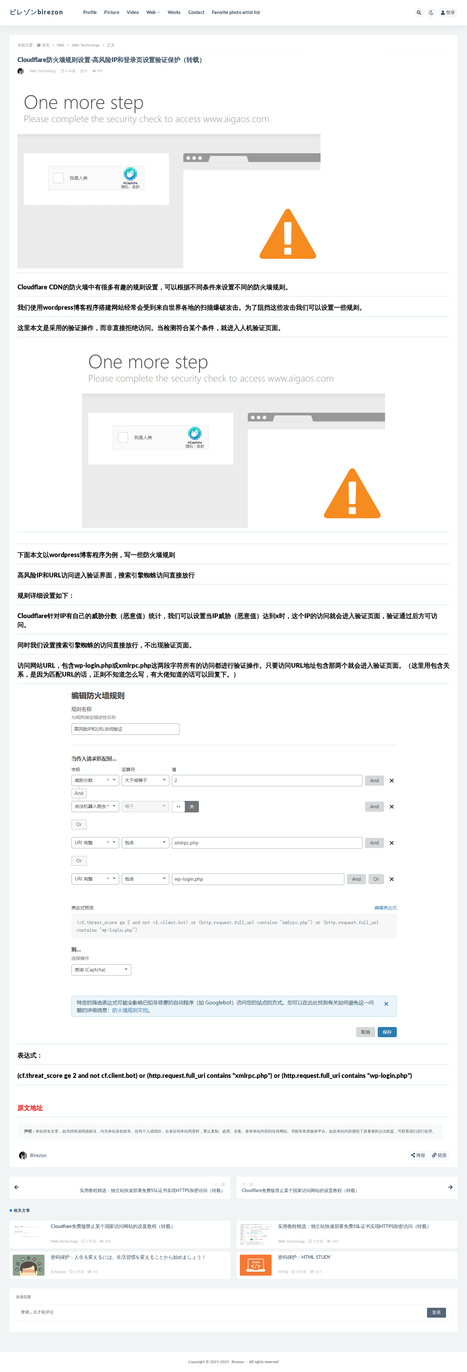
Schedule (58, 1272)
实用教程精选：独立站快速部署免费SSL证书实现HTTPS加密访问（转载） (354, 1226)
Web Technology (86, 45)
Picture (111, 12)
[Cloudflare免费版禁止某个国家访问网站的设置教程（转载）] (28, 1233)
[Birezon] (21, 71)
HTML (283, 1272)
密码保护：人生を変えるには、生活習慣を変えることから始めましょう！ (128, 1257)
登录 (450, 12)
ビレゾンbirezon (36, 12)
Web (60, 45)
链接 (442, 1155)
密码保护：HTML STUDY (304, 1257)
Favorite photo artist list (236, 12)
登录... (26, 1312)
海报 (420, 1155)
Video (133, 12)
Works (174, 12)
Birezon (38, 1155)
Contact (196, 12)
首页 (46, 45)
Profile (90, 12)
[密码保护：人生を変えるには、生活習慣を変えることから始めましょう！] (28, 1265)
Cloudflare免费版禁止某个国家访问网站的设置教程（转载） (113, 1226)
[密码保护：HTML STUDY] (256, 1265)
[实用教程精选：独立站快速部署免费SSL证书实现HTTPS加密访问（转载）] (256, 1235)
